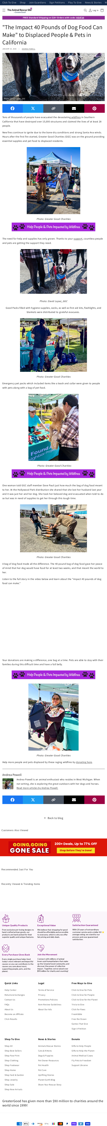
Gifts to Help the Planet (83, 1050)
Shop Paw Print (12, 1055)
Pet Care (42, 1070)
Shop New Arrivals (13, 1089)
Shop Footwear (12, 1065)
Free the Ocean (79, 1019)
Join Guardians (37, 2)
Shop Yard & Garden (14, 1075)
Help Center (10, 990)
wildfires (76, 117)
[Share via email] (74, 108)
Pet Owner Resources (48, 1060)
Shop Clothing (11, 1060)
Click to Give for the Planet (85, 999)
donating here (84, 762)
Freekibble (77, 1014)
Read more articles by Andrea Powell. (37, 788)
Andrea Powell (28, 49)
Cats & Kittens (45, 1050)
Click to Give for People (83, 994)
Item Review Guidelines (49, 1004)
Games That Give (80, 1023)
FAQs (7, 1004)
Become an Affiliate (14, 1014)
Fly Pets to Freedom (81, 1060)
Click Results (11, 1019)
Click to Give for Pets (82, 990)
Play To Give (75, 2)
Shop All (9, 1045)
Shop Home (10, 1070)
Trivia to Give (78, 1004)
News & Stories (93, 2)
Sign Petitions (57, 2)
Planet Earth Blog (46, 1079)
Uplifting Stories (46, 1075)
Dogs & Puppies (45, 1055)
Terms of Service (46, 990)
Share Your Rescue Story (49, 1084)
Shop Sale (9, 1084)
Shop (23, 2)
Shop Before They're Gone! (76, 850)
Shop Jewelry (11, 1079)
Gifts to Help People (81, 1045)
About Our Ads (45, 1009)
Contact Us (10, 999)
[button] (3, 10)
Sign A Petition (79, 1028)
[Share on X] (33, 108)
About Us (9, 1009)
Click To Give (9, 2)
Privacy (41, 994)
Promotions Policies (48, 999)
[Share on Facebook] (12, 108)
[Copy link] (53, 108)
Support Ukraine (80, 1065)
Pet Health (43, 1065)
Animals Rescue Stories (49, 1045)
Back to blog (55, 818)
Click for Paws (78, 1009)
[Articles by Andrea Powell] (8, 783)
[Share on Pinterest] (94, 108)
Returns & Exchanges (15, 994)
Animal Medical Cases (82, 1055)
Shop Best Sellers (13, 1050)
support (78, 238)
